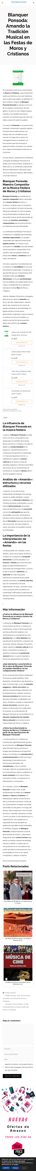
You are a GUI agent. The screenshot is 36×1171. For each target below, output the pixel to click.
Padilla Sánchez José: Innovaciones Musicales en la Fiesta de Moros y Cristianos (16, 998)
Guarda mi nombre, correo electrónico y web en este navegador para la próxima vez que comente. (19, 1067)
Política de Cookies (19, 1161)
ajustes (16, 1164)
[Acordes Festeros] (18, 3)
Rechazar (15, 1168)
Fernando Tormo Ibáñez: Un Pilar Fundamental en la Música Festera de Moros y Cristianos (16, 1007)
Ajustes (24, 1168)
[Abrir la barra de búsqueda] (2, 3)
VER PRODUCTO (22, 343)
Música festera (10, 993)
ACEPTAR (6, 1168)
